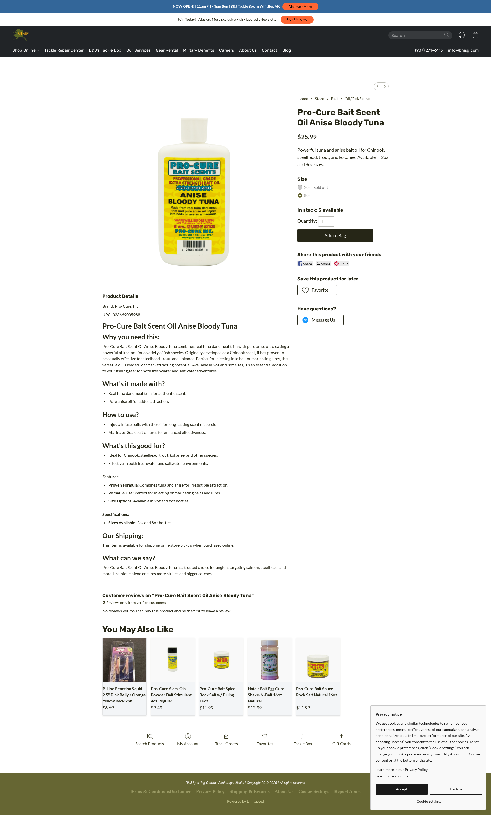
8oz (307, 195)
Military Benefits (198, 50)
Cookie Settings (313, 791)
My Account (188, 743)
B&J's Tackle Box (105, 50)
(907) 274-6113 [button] (429, 50)
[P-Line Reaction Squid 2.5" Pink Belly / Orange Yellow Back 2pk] (124, 660)
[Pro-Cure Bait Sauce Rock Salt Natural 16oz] (318, 660)
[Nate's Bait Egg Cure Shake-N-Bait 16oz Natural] (270, 660)
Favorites (264, 743)
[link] (429, 800)
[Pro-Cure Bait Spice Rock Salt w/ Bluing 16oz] (221, 660)
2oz (316, 187)
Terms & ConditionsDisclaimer (160, 791)
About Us (248, 50)
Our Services (138, 50)
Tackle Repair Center (64, 50)
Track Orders (226, 743)
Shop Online (24, 50)
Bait (334, 98)
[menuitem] (377, 86)
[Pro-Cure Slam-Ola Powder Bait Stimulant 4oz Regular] (173, 660)
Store (319, 98)
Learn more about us (392, 776)
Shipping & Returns (250, 791)
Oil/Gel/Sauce (357, 98)
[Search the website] (446, 34)
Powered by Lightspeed (245, 801)
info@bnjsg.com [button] (463, 50)
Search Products (149, 743)
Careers (226, 50)
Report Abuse (347, 791)
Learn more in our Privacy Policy (402, 769)
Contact (269, 50)
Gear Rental (167, 50)
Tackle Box (303, 743)
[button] (300, 6)
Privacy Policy (210, 791)
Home (302, 98)
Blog (286, 50)
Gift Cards (341, 743)
